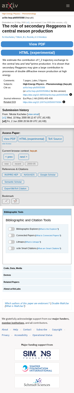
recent (18, 164)
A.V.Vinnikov (40, 37)
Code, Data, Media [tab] (13, 268)
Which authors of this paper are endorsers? (27, 303)
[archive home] (10, 5)
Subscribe (41, 329)
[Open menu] (68, 6)
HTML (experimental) (37, 53)
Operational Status (42, 335)
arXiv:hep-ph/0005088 (34, 87)
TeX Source (55, 138)
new (6, 164)
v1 (28, 22)
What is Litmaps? (32, 242)
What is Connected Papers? (48, 235)
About (5, 329)
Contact (27, 329)
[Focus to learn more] (70, 94)
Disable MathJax (60, 303)
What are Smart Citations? (49, 248)
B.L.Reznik (28, 37)
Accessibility (20, 335)
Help (15, 329)
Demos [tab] (7, 275)
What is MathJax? (15, 306)
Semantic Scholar (13, 182)
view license (6, 144)
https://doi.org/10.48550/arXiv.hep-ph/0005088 (45, 95)
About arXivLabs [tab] (12, 289)
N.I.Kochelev (8, 37)
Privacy (5, 335)
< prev (9, 156)
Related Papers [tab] (11, 282)
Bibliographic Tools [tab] (13, 212)
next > (23, 156)
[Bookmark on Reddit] (15, 201)
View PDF (37, 44)
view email (33, 114)
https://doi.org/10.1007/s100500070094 (42, 102)
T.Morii (18, 37)
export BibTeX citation (15, 188)
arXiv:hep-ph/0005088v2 (38, 91)
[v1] (4, 117)
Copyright (57, 329)
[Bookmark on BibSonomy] (6, 201)
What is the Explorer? (48, 229)
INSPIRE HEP (11, 175)
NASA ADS (29, 175)
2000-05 (31, 164)
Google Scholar (48, 175)
